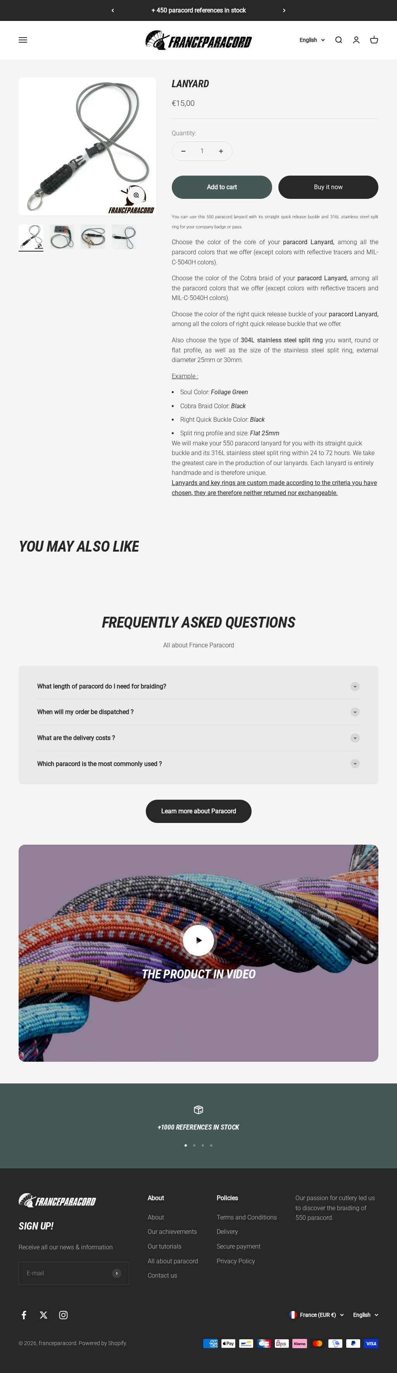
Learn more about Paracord (198, 811)
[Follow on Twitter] (43, 1315)
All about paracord (173, 1261)
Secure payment (239, 1246)
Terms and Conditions (247, 1217)
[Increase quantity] (221, 151)
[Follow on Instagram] (63, 1315)
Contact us (162, 1275)
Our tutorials (164, 1246)
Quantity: (184, 133)
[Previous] (112, 10)
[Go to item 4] (124, 238)
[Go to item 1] (31, 238)
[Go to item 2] (62, 238)
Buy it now (328, 187)
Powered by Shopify (102, 1343)
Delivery (227, 1231)
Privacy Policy (236, 1261)
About (156, 1217)
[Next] (284, 10)
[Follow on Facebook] (24, 1315)
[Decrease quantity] (183, 151)
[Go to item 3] (93, 238)
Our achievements (172, 1231)
